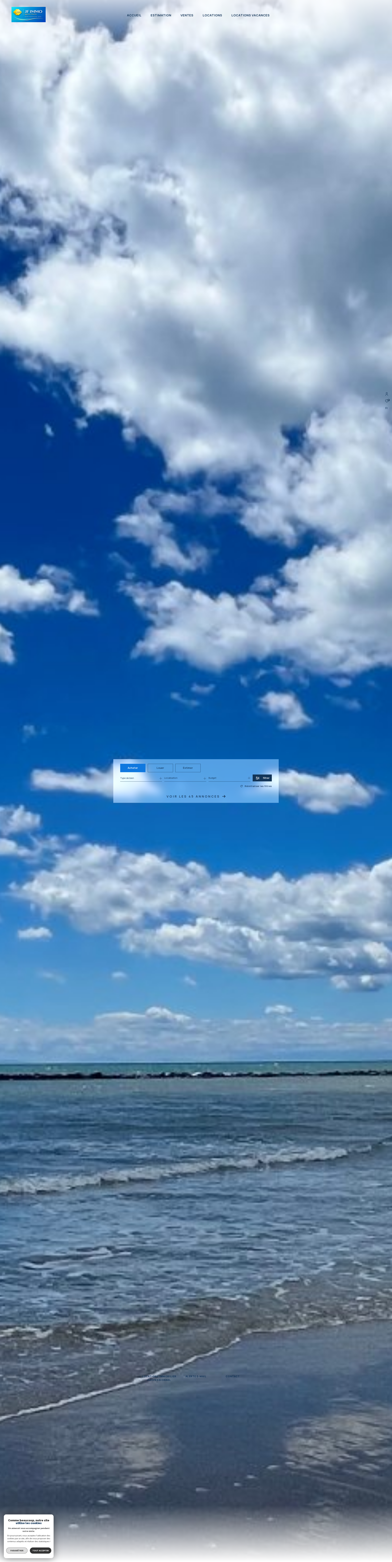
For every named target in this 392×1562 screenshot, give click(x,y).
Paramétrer (16, 1550)
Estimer (188, 768)
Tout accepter (40, 1550)
